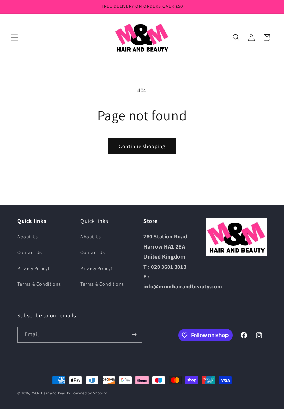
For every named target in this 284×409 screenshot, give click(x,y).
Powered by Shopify (89, 393)
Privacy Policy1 (33, 268)
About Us (27, 237)
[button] (14, 37)
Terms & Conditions (39, 284)
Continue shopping (142, 146)
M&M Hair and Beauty (51, 393)
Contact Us (29, 252)
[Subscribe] (134, 335)
